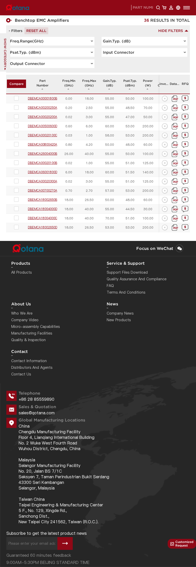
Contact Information (29, 360)
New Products (119, 320)
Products (20, 263)
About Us (21, 304)
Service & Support (126, 263)
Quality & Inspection (28, 339)
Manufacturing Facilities (31, 333)
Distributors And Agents (31, 367)
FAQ (110, 285)
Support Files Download (127, 272)
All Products (21, 272)
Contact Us (21, 374)
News (112, 304)
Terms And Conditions (126, 292)
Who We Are (21, 313)
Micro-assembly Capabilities (35, 326)
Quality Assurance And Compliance (136, 279)
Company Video (25, 320)
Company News (120, 313)
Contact (19, 351)
